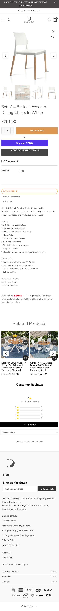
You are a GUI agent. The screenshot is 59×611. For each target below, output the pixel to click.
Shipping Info (12, 161)
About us (7, 552)
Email (23, 171)
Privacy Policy (9, 540)
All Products (44, 295)
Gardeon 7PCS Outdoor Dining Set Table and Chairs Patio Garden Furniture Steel (42, 366)
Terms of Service (10, 545)
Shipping (8, 201)
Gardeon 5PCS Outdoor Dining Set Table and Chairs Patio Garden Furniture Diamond (13, 366)
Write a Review (29, 425)
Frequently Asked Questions (16, 525)
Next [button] (53, 55)
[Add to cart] (25, 358)
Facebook (19, 171)
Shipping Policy (9, 515)
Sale (18, 302)
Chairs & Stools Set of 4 (13, 299)
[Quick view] (25, 342)
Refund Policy (9, 520)
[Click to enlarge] (52, 31)
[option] (29, 55)
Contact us (7, 557)
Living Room (46, 299)
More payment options (25, 150)
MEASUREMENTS (11, 196)
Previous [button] (5, 55)
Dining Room (32, 299)
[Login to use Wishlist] (52, 37)
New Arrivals (7, 302)
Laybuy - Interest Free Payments (18, 535)
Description (10, 191)
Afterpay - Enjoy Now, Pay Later (18, 530)
